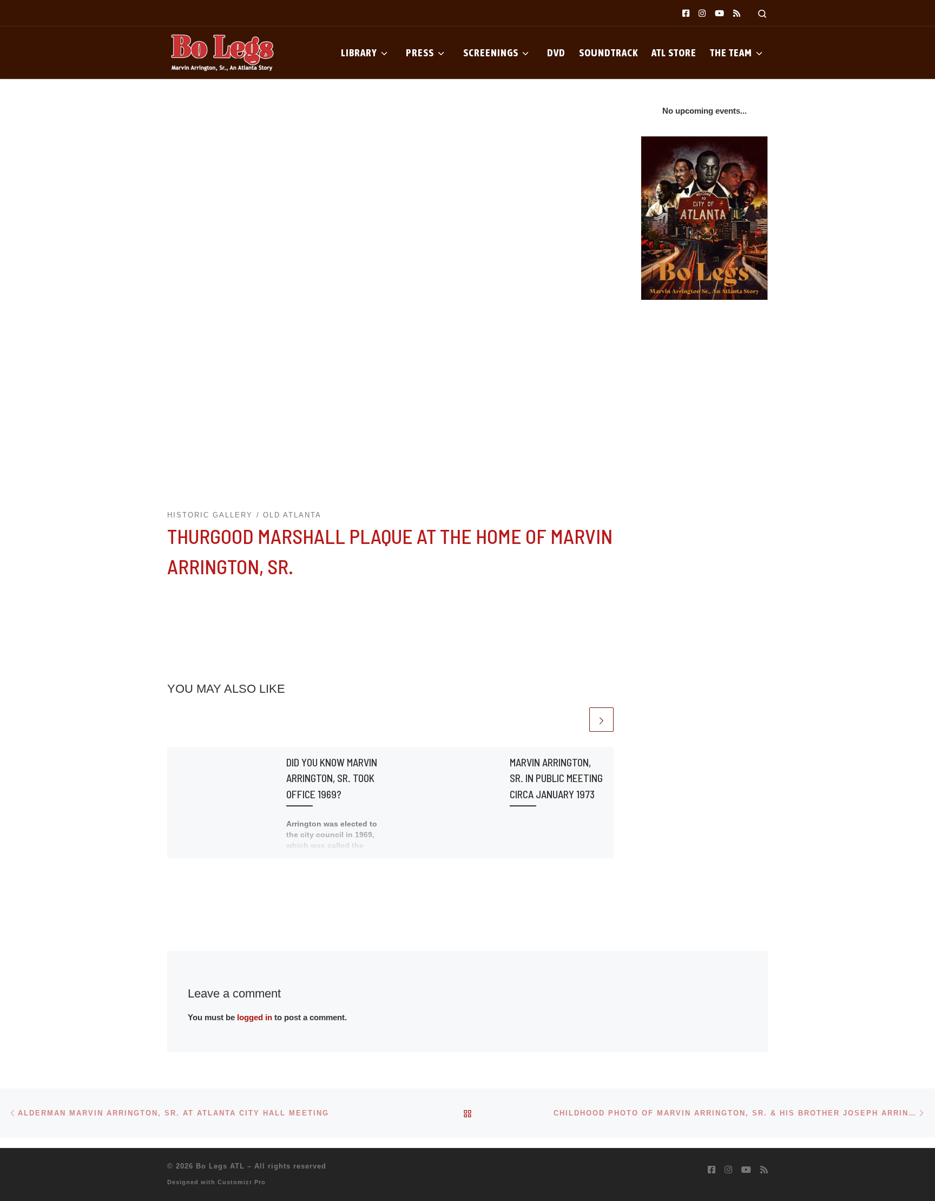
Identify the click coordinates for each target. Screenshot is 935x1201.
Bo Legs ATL (220, 1166)
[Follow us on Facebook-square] (685, 13)
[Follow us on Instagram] (702, 13)
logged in (254, 1017)
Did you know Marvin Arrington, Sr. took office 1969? (331, 778)
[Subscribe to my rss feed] (736, 13)
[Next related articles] (601, 719)
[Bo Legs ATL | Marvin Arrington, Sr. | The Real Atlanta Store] (221, 51)
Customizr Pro (242, 1182)
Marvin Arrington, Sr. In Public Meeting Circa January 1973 (556, 778)
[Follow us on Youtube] (719, 13)
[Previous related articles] (575, 719)
